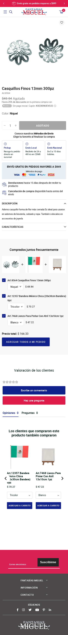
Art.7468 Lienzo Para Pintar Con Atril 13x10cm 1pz (35, 316)
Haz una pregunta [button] (34, 400)
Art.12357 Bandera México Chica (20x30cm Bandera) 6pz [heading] (18, 477)
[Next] (62, 478)
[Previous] (6, 478)
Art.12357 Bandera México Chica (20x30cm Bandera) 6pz (36, 298)
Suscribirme (48, 562)
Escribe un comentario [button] (34, 390)
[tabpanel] (34, 51)
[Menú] (5, 11)
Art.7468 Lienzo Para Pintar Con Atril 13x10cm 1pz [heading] (48, 476)
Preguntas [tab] (28, 413)
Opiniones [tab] (9, 413)
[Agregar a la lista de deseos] (62, 23)
